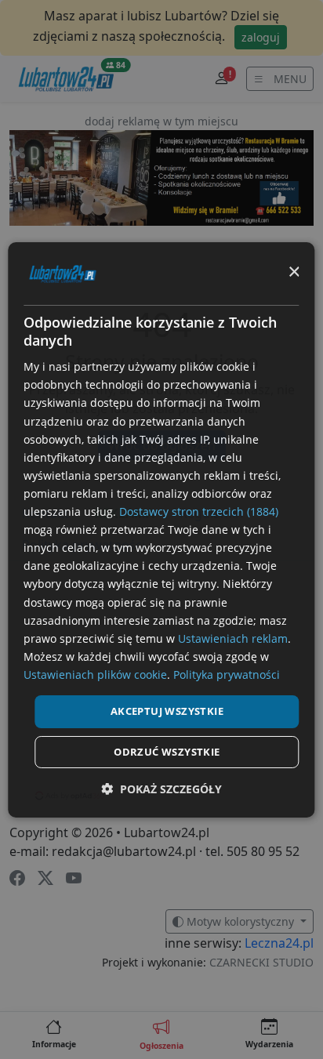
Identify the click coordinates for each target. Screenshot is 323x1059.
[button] (161, 789)
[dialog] (161, 529)
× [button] (293, 272)
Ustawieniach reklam (233, 638)
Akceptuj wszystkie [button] (167, 711)
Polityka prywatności (226, 674)
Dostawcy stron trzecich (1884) (198, 511)
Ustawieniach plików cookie (95, 674)
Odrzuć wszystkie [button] (167, 752)
